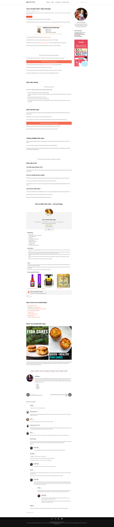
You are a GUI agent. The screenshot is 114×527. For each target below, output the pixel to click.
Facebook (37, 386)
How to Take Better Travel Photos (79, 34)
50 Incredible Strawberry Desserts (79, 32)
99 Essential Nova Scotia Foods (51, 61)
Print (49, 229)
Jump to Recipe (30, 16)
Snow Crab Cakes (55, 123)
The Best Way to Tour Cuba (78, 33)
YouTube (37, 385)
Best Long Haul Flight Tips (78, 36)
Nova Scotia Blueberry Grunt (33, 313)
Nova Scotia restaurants (47, 37)
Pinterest (37, 388)
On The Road (58, 2)
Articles (48, 2)
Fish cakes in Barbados (47, 64)
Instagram (37, 387)
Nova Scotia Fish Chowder (32, 305)
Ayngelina (37, 376)
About (52, 2)
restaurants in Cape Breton (44, 42)
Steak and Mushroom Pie (41, 308)
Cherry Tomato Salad (36, 307)
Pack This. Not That (77, 35)
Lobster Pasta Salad (31, 315)
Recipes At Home (65, 2)
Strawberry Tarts (31, 312)
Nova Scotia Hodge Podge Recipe (33, 310)
